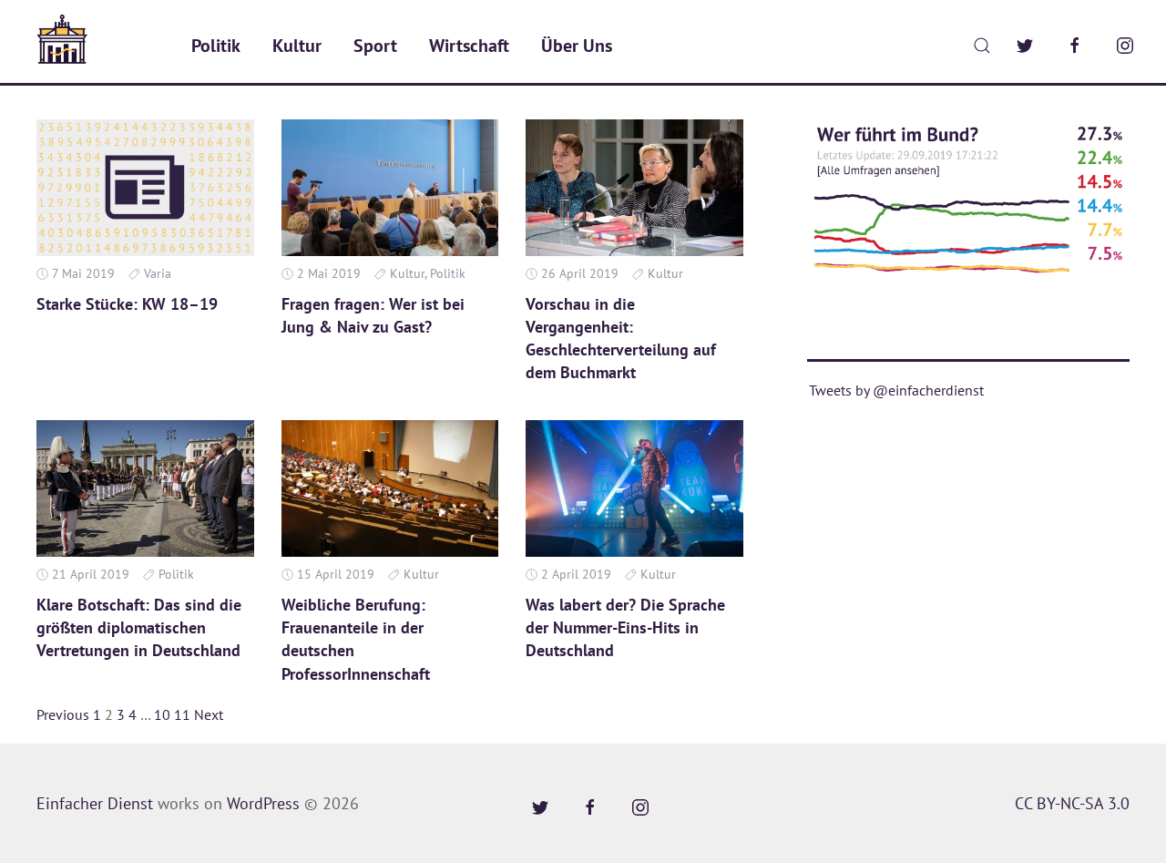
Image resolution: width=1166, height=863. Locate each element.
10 (162, 714)
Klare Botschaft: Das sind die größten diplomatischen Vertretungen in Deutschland (138, 627)
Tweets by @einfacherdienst (896, 390)
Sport (375, 45)
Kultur (297, 45)
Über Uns (576, 45)
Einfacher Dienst (94, 803)
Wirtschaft (469, 45)
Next (208, 714)
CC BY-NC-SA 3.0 (1072, 803)
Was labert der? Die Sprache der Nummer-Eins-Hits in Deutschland (625, 627)
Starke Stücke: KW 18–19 (127, 303)
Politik (215, 45)
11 (182, 714)
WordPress (263, 803)
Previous (62, 714)
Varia (157, 273)
